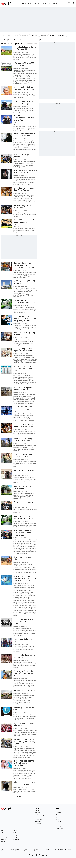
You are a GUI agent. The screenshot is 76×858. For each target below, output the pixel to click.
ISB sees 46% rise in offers (24, 691)
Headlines (4, 40)
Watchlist (3, 839)
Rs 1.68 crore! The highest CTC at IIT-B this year (24, 102)
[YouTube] (43, 855)
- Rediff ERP (38, 823)
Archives (42, 40)
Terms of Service (26, 850)
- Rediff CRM (38, 821)
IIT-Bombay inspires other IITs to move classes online (24, 301)
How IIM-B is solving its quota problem (22, 487)
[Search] (69, 3)
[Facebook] (36, 855)
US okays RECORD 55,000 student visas (23, 64)
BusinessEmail (43, 3)
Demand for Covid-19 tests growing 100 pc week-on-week (24, 673)
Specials (36, 40)
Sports (52, 35)
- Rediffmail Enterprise (40, 815)
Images (16, 40)
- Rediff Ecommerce (39, 817)
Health (15, 832)
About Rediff (2, 850)
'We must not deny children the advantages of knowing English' (24, 741)
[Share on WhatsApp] (29, 855)
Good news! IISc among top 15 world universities (24, 440)
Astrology (58, 826)
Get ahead (61, 35)
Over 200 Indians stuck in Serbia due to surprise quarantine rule (23, 533)
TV (51, 3)
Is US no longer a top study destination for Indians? (24, 783)
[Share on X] (33, 855)
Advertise (11, 849)
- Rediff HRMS (38, 819)
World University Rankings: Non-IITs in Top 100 (24, 189)
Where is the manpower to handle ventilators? (24, 389)
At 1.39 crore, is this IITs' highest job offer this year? (24, 425)
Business (25, 35)
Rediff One (37, 812)
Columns (22, 40)
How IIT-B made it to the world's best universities (23, 517)
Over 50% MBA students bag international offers (25, 171)
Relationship (16, 839)
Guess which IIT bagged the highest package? (24, 221)
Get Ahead (58, 821)
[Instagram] (39, 855)
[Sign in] (73, 3)
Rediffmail (37, 810)
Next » (19, 796)
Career (15, 837)
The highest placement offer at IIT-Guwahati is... (24, 48)
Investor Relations (36, 850)
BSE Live (3, 832)
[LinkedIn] (46, 855)
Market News (4, 837)
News (29, 3)
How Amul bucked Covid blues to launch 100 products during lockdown (23, 265)
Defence (10, 40)
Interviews (29, 40)
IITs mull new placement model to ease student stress (23, 621)
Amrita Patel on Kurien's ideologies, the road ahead (23, 88)
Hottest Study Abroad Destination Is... (22, 207)
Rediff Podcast (59, 828)
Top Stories (6, 35)
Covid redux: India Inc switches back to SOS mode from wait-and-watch (24, 578)
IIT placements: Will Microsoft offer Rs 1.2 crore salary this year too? (24, 318)
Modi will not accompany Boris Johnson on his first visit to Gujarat (23, 118)
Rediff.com (59, 849)
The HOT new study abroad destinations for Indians (24, 408)
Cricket (34, 35)
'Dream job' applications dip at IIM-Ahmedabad (24, 455)
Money (36, 3)
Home (23, 3)
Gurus (48, 3)
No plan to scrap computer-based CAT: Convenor (24, 135)
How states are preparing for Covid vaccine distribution (23, 763)
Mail (26, 3)
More (54, 3)
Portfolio (3, 841)
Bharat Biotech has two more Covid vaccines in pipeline (22, 368)
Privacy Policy (17, 850)
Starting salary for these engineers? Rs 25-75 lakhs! (24, 350)
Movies (43, 35)
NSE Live (3, 835)
